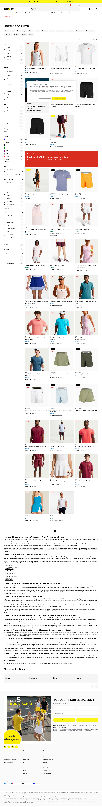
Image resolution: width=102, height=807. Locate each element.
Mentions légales (32, 781)
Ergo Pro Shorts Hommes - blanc (82, 229)
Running (11, 5)
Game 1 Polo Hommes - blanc (57, 517)
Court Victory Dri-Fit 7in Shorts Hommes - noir (36, 141)
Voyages (94, 12)
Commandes (26, 756)
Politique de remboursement (53, 781)
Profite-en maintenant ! (32, 163)
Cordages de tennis (65, 12)
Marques (83, 12)
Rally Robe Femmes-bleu (31, 517)
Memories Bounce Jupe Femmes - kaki (59, 374)
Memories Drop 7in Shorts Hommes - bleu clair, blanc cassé (61, 411)
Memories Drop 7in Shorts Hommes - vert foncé (86, 374)
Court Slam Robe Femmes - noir (32, 194)
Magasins (45, 762)
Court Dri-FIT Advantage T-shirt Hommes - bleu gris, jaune (36, 374)
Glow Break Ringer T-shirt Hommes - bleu (59, 194)
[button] (92, 686)
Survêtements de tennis (11, 576)
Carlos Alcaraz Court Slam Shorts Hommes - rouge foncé (60, 141)
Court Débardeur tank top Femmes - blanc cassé (61, 301)
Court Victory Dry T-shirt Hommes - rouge (84, 446)
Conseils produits (46, 770)
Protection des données (35, 94)
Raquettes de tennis (8, 12)
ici (69, 91)
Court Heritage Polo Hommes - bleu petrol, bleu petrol (86, 302)
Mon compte (45, 754)
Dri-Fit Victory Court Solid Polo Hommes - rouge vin (37, 446)
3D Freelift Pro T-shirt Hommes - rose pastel (35, 265)
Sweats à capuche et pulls (11, 567)
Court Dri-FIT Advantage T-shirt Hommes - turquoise (60, 338)
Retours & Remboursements (48, 767)
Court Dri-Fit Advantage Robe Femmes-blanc (35, 68)
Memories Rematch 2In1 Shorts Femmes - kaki (86, 410)
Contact (44, 756)
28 (69, 531)
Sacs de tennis (45, 12)
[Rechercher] (32, 9)
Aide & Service (26, 754)
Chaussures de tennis (34, 12)
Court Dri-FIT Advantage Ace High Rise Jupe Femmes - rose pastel (85, 338)
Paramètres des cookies (8, 762)
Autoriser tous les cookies (58, 98)
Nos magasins (87, 5)
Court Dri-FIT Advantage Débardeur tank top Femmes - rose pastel (85, 266)
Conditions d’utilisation (42, 781)
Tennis (5, 5)
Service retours (26, 759)
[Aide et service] (90, 9)
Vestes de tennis (9, 568)
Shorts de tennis (9, 579)
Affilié (24, 762)
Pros (89, 12)
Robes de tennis (9, 575)
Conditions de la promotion (9, 804)
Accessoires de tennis (10, 573)
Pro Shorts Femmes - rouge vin (57, 265)
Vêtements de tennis (21, 12)
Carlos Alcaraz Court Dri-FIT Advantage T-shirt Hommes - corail (36, 338)
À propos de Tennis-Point (48, 759)
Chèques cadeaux (94, 5)
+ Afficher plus (6, 99)
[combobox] (55, 9)
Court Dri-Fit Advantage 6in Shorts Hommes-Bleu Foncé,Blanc (61, 105)
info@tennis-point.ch (57, 725)
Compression (8, 570)
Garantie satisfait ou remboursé (10, 759)
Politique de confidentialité (22, 781)
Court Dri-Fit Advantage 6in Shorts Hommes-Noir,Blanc (85, 105)
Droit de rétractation (8, 754)
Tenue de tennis (9, 565)
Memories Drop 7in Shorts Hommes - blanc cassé (37, 410)
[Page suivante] (72, 531)
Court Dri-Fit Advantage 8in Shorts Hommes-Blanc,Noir (60, 69)
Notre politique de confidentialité (59, 727)
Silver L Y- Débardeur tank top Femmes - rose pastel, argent (36, 230)
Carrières (25, 765)
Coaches (25, 767)
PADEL (17, 5)
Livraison (45, 765)
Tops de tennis (9, 571)
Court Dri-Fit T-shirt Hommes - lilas (58, 446)
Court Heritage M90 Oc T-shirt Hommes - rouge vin (86, 481)
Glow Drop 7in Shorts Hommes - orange (84, 194)
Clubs (24, 770)
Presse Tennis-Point (47, 773)
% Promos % (7, 16)
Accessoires (76, 12)
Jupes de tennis (9, 578)
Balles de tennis (54, 12)
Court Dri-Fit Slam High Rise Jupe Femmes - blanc (61, 480)
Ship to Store (25, 773)
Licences (5, 756)
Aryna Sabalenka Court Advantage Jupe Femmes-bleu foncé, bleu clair (37, 302)
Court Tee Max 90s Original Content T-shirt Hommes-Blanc (85, 69)
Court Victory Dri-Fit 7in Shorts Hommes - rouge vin (36, 481)
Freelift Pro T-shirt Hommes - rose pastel (59, 229)
